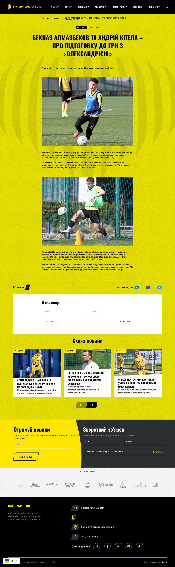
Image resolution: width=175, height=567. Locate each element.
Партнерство (119, 7)
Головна (45, 18)
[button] (91, 405)
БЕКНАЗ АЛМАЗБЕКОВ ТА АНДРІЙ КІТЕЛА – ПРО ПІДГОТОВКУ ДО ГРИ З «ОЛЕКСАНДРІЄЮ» (95, 19)
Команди (82, 7)
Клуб (67, 7)
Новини (56, 18)
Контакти (153, 7)
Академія (99, 7)
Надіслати (125, 321)
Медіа (54, 7)
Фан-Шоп (137, 7)
